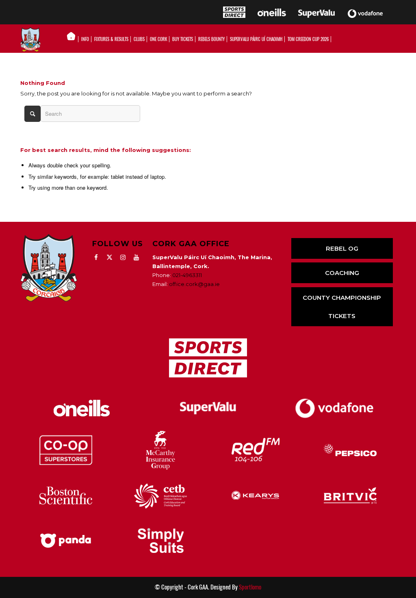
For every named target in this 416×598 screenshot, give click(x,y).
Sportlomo (250, 587)
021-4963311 (187, 275)
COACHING (342, 273)
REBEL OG (342, 248)
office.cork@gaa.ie (194, 284)
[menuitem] (73, 39)
